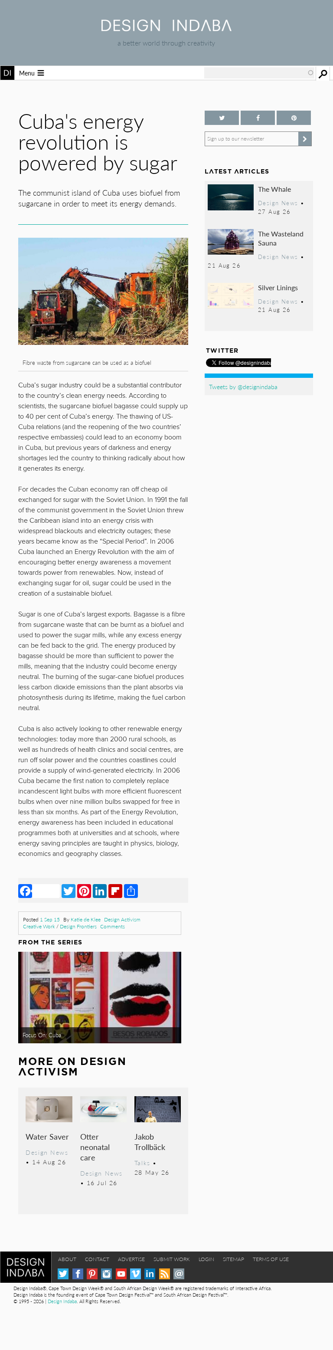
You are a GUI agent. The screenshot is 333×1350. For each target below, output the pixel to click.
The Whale (274, 189)
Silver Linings (278, 287)
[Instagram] (106, 1273)
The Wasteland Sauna (281, 238)
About (67, 1259)
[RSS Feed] (164, 1273)
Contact (97, 1259)
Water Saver (47, 1136)
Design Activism (122, 919)
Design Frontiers (78, 926)
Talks (142, 1162)
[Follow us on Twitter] (222, 118)
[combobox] (259, 73)
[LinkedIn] (100, 890)
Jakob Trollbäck (149, 1141)
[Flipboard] (115, 890)
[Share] (131, 890)
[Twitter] (68, 890)
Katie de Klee (86, 919)
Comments (112, 926)
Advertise (131, 1259)
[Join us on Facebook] (258, 118)
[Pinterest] (84, 890)
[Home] (166, 28)
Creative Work (39, 926)
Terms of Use (271, 1259)
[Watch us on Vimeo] (135, 1273)
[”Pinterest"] (294, 118)
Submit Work (171, 1259)
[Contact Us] (178, 1273)
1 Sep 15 (50, 919)
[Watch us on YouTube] (121, 1273)
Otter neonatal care (95, 1147)
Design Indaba (62, 1301)
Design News (47, 1152)
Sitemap (233, 1259)
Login (206, 1259)
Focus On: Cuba (42, 1035)
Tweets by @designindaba (243, 386)
